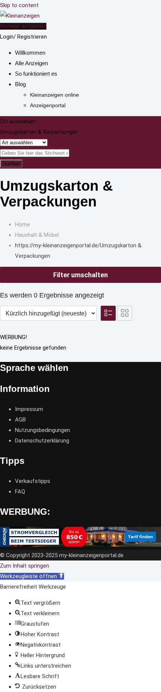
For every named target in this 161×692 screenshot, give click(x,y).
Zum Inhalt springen (24, 565)
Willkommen (30, 52)
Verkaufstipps (32, 481)
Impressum (29, 409)
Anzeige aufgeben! (23, 26)
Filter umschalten (80, 275)
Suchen (11, 163)
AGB (20, 419)
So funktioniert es (36, 73)
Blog (20, 84)
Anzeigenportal (48, 105)
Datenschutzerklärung (42, 440)
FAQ (20, 491)
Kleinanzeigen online (54, 95)
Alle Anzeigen (31, 63)
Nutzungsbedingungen (42, 430)
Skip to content (19, 5)
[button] (32, 576)
